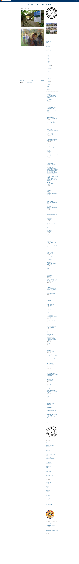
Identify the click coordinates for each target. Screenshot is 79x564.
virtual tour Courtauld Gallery (50, 454)
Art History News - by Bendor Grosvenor (52, 417)
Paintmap (47, 47)
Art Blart (48, 103)
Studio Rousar (49, 237)
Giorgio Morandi (48, 466)
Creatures (48, 331)
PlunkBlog (49, 523)
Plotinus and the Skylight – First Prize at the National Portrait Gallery (52, 122)
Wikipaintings (48, 446)
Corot (47, 467)
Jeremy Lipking (49, 319)
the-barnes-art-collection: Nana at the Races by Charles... (52, 246)
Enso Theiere (49, 219)
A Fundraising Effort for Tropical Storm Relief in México (51, 347)
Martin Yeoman (48, 481)
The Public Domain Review (50, 443)
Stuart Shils (47, 491)
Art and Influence (50, 249)
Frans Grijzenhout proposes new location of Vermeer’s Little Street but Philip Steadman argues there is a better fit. (52, 290)
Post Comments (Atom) (28, 82)
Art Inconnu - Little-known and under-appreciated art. (52, 354)
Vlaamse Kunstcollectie (49, 475)
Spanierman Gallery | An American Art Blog (51, 412)
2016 (48, 56)
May (49, 78)
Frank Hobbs (49, 221)
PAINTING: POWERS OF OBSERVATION (51, 330)
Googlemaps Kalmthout (49, 43)
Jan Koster (47, 499)
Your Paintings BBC (49, 453)
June (49, 73)
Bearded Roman (48, 422)
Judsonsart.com (48, 506)
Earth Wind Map (48, 41)
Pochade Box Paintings (51, 197)
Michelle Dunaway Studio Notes (52, 387)
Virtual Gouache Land (50, 304)
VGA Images (48, 442)
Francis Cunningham (50, 337)
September (49, 68)
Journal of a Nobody (50, 99)
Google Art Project (49, 457)
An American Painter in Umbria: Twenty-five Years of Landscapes (51, 223)
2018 (48, 55)
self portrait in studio (50, 253)
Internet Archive (48, 50)
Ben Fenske (49, 271)
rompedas (48, 312)
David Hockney (48, 482)
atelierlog (48, 150)
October (49, 67)
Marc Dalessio (49, 120)
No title (49, 75)
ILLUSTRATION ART (50, 117)
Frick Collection (48, 459)
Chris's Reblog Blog (50, 405)
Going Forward (49, 143)
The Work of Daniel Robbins (51, 370)
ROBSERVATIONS (50, 408)
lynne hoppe (49, 244)
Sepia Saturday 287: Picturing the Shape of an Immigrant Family (51, 302)
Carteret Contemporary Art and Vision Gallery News (52, 359)
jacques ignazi (49, 218)
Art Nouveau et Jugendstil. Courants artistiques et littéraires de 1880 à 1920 (52, 374)
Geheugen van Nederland (50, 451)
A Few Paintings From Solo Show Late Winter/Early (52, 317)
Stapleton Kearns (50, 137)
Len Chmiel (48, 496)
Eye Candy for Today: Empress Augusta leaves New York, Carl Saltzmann (51, 96)
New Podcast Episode (50, 211)
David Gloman (48, 486)
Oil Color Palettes (50, 334)
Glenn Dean (48, 490)
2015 (48, 58)
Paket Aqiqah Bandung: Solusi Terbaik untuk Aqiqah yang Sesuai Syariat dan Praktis (52, 155)
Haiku (48, 100)
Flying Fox (49, 287)
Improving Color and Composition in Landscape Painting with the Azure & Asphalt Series (52, 179)
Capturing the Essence (50, 388)
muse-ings (48, 382)
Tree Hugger (49, 111)
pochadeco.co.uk (48, 505)
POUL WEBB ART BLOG (51, 107)
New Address (49, 370)
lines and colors (49, 94)
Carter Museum (48, 461)
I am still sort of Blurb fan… (51, 364)
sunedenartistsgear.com (49, 504)
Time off (48, 324)
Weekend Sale (49, 250)
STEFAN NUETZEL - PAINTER (52, 394)
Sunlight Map (48, 46)
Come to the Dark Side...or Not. (51, 242)
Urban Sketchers (49, 129)
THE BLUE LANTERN (51, 159)
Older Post (42, 80)
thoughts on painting (50, 255)
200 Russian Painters (49, 455)
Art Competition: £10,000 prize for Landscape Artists (52, 309)
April (49, 79)
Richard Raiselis (48, 492)
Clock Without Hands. (50, 167)
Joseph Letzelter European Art (51, 351)
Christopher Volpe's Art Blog (52, 110)
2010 (48, 87)
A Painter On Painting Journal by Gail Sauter (52, 415)
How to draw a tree (50, 363)
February (49, 82)
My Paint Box (49, 346)
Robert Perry (48, 498)
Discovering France (50, 379)
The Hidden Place (50, 342)
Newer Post (22, 80)
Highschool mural (49, 260)
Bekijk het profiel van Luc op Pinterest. (52, 530)
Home (32, 80)
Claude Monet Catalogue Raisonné (51, 468)
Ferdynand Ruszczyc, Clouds (51, 140)
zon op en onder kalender (50, 45)
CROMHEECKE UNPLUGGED (39, 4)
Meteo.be (47, 38)
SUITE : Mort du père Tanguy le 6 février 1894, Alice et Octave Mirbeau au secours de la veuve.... (52, 280)
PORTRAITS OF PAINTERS (52, 193)
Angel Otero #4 (49, 151)
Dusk (48, 191)
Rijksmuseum (48, 450)
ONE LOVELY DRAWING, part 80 (52, 118)
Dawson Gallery (48, 472)
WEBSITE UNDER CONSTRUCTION (50, 272)
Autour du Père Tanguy (51, 278)
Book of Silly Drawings (51, 525)
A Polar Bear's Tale (50, 153)
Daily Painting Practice (51, 295)
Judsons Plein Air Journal (51, 410)
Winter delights (49, 276)
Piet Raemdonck (48, 485)
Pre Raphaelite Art (50, 163)
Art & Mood (49, 231)
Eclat (47, 187)
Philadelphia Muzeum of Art (50, 458)
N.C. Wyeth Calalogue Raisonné (51, 470)
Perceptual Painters (49, 494)
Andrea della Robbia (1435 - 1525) (52, 355)
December (49, 64)
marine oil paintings (50, 133)
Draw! (48, 210)
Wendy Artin (49, 343)
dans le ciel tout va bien (51, 293)
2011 (48, 86)
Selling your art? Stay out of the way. (52, 256)
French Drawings (48, 471)
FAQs (48, 367)
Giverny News (49, 186)
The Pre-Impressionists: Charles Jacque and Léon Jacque (51, 216)
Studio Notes (49, 241)
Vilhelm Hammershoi (49, 474)
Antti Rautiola (49, 275)
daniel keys (49, 366)
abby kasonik (49, 190)
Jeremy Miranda (50, 315)
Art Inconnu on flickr (49, 463)
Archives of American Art (50, 445)
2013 (48, 61)
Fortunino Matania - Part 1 (50, 108)
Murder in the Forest (50, 380)
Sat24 (47, 42)
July (49, 71)
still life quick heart (50, 323)
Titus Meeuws (49, 182)
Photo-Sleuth (49, 300)
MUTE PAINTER (50, 284)
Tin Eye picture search (49, 49)
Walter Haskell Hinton (50, 194)
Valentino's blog (49, 259)
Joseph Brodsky (49, 284)
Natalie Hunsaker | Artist (51, 390)
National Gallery (48, 464)
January (49, 84)
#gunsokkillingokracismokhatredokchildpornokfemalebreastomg (52, 227)
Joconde (47, 449)
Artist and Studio (50, 252)
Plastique (48, 234)
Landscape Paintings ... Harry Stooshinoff (52, 206)
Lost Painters (49, 114)
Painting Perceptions (50, 142)
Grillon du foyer (49, 233)
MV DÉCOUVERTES (50, 399)
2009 (48, 89)
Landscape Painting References (52, 139)
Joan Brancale (48, 495)
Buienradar (47, 39)
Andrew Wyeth (48, 483)
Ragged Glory (49, 262)
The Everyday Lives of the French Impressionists (51, 327)
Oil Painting (49, 350)
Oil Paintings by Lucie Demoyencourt (50, 404)
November (49, 65)
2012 (48, 62)
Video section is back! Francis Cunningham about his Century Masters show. (51, 339)
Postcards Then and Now (51, 266)
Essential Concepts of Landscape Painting (52, 177)
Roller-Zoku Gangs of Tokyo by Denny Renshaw (51, 264)
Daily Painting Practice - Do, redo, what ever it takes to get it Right (52, 297)
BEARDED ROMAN (50, 125)
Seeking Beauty (49, 230)
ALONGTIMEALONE (50, 226)
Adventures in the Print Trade (52, 214)
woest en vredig (49, 407)
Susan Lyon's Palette (50, 335)
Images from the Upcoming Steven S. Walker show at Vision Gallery (52, 360)
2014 (48, 59)
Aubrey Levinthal (50, 201)
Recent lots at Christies (50, 134)
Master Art (47, 447)
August (49, 70)
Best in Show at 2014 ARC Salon (51, 320)
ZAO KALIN (49, 313)
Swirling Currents (49, 305)
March (49, 81)
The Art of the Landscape (51, 307)
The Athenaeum (48, 462)
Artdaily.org (49, 146)
